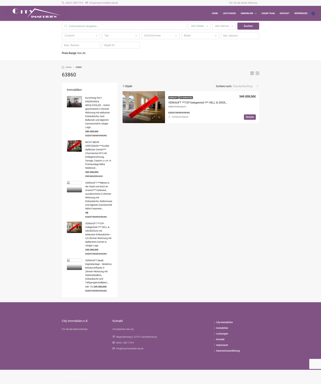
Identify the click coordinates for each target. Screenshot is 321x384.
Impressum (222, 345)
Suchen (248, 26)
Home (215, 13)
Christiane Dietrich (180, 117)
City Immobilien (224, 322)
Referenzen (300, 13)
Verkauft (173, 98)
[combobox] (199, 26)
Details (250, 117)
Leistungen (229, 13)
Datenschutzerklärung (228, 350)
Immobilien (247, 13)
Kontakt (284, 13)
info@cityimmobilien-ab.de (129, 348)
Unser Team (268, 13)
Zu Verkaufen (186, 98)
